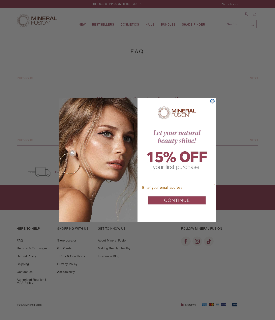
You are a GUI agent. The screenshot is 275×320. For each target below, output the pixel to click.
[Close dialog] (212, 101)
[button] (177, 202)
